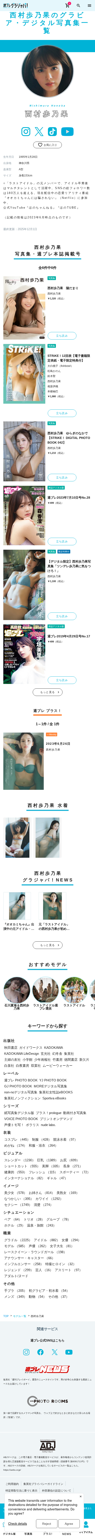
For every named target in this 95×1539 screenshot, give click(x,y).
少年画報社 (42, 1059)
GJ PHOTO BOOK (18, 1086)
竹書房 (58, 1059)
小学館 (27, 1059)
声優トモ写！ (14, 1125)
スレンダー (19, 1160)
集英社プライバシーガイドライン (43, 1484)
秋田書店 (10, 1047)
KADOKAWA (53, 1047)
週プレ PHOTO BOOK (21, 1080)
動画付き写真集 (74, 1113)
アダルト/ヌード (16, 1276)
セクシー (18, 1205)
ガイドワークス (30, 1047)
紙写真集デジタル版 (19, 1113)
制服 (41, 1139)
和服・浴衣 (43, 1145)
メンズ (15, 1296)
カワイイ (49, 1199)
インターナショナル (24, 1178)
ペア (13, 1219)
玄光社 (46, 1053)
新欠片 (84, 1059)
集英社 (69, 1053)
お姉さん (42, 1193)
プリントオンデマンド (56, 1119)
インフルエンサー (24, 1264)
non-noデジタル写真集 (20, 1092)
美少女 (15, 1193)
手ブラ (15, 1290)
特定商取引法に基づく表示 (21, 1490)
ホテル (14, 1225)
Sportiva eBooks (54, 1098)
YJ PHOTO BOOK (53, 1080)
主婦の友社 (12, 1059)
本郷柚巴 (53, 391)
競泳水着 (65, 1139)
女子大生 (62, 1246)
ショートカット (22, 1166)
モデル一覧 (19, 1316)
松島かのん (54, 371)
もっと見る (47, 692)
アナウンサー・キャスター (29, 1258)
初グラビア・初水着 (49, 1290)
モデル (15, 1246)
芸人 (44, 1270)
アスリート (68, 1270)
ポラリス (32, 1125)
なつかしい (19, 1199)
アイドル (47, 1240)
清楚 (43, 1205)
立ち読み (62, 335)
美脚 (51, 1166)
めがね (15, 1145)
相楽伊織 (53, 386)
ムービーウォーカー (57, 1065)
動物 (37, 1296)
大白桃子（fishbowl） (60, 365)
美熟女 (68, 1193)
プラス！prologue (48, 1113)
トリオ (34, 1219)
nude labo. (48, 1125)
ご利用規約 (12, 1484)
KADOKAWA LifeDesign (21, 1053)
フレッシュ (43, 1172)
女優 (71, 1240)
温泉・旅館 (41, 1225)
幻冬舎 (57, 1053)
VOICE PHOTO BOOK (21, 1119)
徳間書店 (71, 1059)
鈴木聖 (51, 376)
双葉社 (36, 1065)
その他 (58, 1296)
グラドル (18, 1240)
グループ (58, 1219)
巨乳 (47, 1160)
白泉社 (9, 1065)
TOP (6, 1316)
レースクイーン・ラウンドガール (35, 1252)
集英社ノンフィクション (22, 1098)
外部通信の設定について (56, 1490)
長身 (73, 1166)
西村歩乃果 (54, 293)
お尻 (70, 1160)
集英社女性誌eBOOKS (56, 1092)
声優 (38, 1246)
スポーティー (74, 1172)
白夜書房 (22, 1065)
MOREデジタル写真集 (50, 1086)
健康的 (15, 1172)
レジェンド (19, 1270)
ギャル (57, 1178)
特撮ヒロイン (60, 1264)
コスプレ (17, 1139)
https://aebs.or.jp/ (12, 1470)
